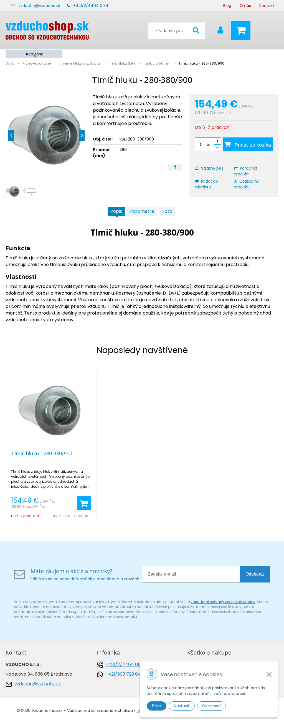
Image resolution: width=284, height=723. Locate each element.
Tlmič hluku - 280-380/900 (41, 453)
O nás (245, 5)
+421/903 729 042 (124, 674)
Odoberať (254, 574)
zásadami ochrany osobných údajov (223, 601)
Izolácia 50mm (157, 63)
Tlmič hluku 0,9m (122, 63)
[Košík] (242, 30)
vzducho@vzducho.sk (39, 5)
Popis (116, 211)
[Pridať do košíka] (84, 503)
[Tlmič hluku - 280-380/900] (46, 135)
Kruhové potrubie (36, 63)
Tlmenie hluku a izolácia (79, 63)
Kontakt (266, 5)
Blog (227, 5)
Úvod (10, 63)
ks (208, 144)
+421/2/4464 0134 (90, 5)
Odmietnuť (211, 706)
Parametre (142, 211)
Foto (167, 211)
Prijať (156, 706)
